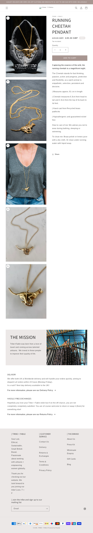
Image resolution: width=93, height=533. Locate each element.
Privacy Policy (45, 470)
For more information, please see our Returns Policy (30, 414)
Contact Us (44, 442)
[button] (6, 7)
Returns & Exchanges (44, 454)
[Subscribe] (46, 508)
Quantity (55, 45)
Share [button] (57, 154)
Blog (69, 464)
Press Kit (71, 445)
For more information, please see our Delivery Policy (30, 390)
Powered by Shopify (54, 527)
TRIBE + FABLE (43, 527)
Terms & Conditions (44, 463)
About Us (71, 439)
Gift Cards (71, 459)
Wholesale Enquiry (71, 451)
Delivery (42, 447)
